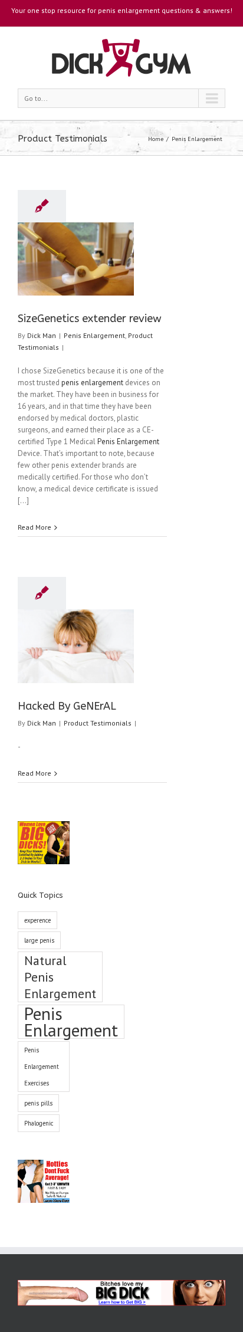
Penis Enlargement (197, 139)
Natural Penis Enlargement (60, 977)
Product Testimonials (98, 723)
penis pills (38, 1103)
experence (37, 920)
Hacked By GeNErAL (67, 706)
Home (155, 139)
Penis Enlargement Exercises (41, 1066)
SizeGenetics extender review (90, 318)
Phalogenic (38, 1123)
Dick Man (41, 335)
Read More (34, 527)
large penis (39, 940)
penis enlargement (92, 383)
